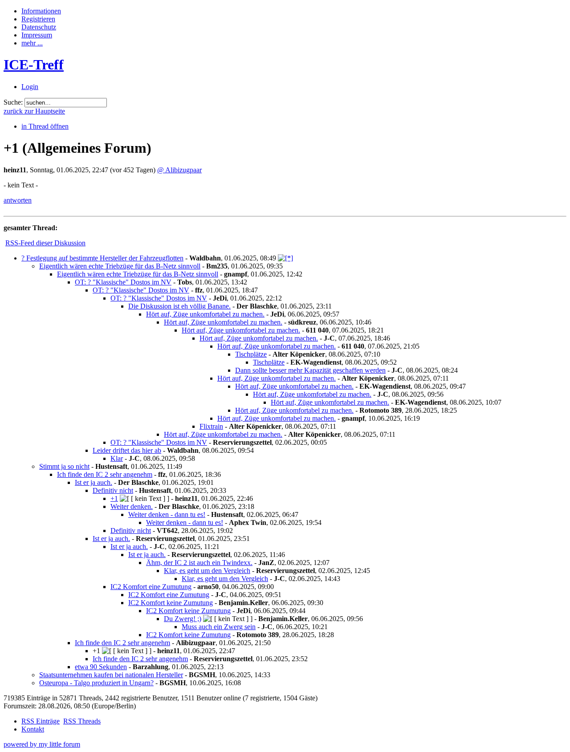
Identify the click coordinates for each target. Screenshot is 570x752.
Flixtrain (211, 426)
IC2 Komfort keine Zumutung (170, 602)
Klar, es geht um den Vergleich (207, 570)
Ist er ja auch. (93, 482)
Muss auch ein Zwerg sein (219, 626)
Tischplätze (251, 354)
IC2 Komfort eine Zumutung (150, 586)
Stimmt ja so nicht (64, 466)
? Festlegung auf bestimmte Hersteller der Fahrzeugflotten (102, 258)
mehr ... (32, 43)
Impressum (36, 35)
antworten (18, 200)
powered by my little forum (42, 744)
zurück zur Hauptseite (34, 111)
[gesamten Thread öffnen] (285, 258)
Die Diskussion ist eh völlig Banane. (179, 306)
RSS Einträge (40, 721)
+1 (114, 498)
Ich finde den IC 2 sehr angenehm (104, 474)
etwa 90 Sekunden (101, 667)
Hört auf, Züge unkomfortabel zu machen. (205, 314)
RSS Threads (82, 721)
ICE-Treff (34, 65)
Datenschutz (38, 27)
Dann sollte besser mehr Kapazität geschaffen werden (310, 370)
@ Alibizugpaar (179, 170)
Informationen (41, 11)
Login (29, 86)
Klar (116, 458)
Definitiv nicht (113, 490)
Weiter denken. (131, 506)
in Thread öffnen (45, 126)
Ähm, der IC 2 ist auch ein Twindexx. (199, 562)
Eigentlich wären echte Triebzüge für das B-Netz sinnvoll (119, 266)
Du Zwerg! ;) (182, 618)
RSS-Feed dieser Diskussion (45, 243)
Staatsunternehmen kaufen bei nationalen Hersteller (111, 675)
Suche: (13, 102)
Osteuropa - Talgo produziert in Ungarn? (96, 683)
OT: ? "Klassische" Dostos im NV (123, 282)
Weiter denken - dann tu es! (166, 514)
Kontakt (32, 729)
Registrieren (38, 19)
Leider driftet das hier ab (127, 450)
